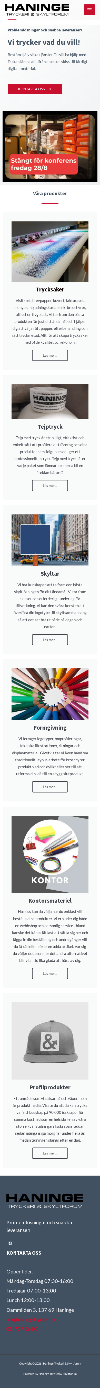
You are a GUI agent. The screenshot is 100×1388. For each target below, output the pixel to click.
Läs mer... (50, 355)
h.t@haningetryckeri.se (31, 1319)
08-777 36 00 (22, 1329)
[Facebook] (10, 1243)
